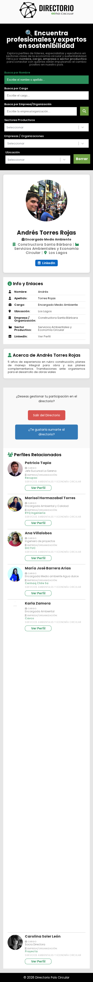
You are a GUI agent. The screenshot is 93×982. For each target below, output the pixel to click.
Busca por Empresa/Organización (27, 104)
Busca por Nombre (17, 72)
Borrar (82, 158)
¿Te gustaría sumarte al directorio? (46, 431)
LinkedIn (48, 263)
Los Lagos (58, 252)
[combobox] (41, 127)
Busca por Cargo (16, 88)
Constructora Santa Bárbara (45, 244)
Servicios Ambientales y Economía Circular (55, 328)
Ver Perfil (44, 336)
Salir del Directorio (46, 415)
